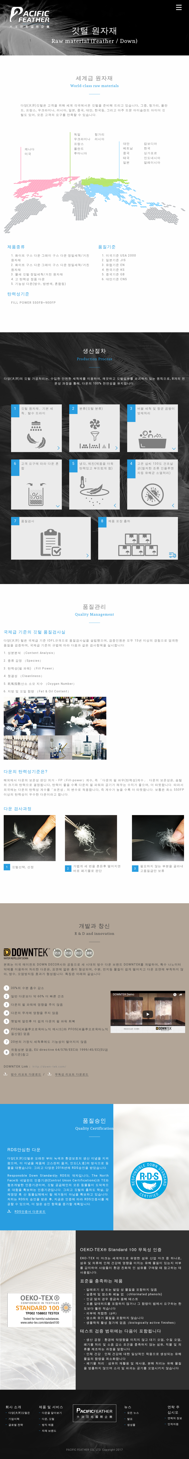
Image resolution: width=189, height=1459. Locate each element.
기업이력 (14, 1418)
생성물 (131, 1424)
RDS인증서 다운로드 (30, 1211)
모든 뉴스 (133, 1412)
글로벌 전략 (15, 1424)
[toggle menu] (178, 7)
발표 (130, 1418)
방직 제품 (48, 1424)
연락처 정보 (175, 1418)
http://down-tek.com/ (49, 1066)
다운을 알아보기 (52, 1412)
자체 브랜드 (49, 1430)
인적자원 (173, 1424)
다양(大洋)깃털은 (19, 1412)
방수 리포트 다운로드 (26, 1074)
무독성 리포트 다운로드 (72, 1074)
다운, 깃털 (48, 1418)
